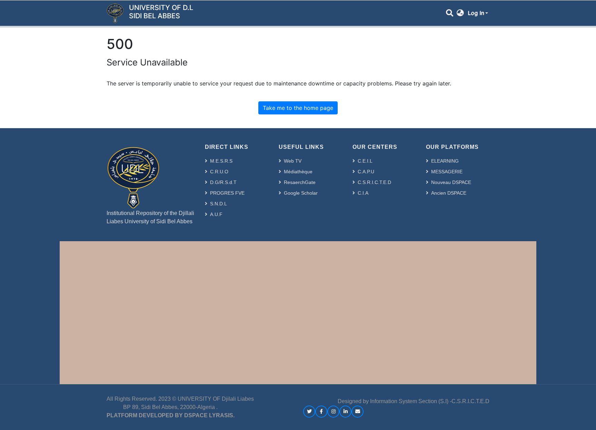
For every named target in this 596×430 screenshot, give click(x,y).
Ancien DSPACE (448, 193)
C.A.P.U (366, 171)
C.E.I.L (365, 161)
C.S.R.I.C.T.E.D (374, 182)
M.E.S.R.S (221, 161)
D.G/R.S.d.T (223, 182)
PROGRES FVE (227, 193)
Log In (476, 13)
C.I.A (363, 193)
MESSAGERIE (447, 171)
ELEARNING (445, 161)
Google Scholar (301, 193)
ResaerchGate (300, 182)
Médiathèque (298, 171)
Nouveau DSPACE (451, 182)
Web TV (292, 161)
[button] (460, 13)
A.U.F (216, 214)
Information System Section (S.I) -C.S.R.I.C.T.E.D (429, 401)
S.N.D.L (218, 203)
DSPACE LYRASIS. (209, 415)
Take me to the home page (298, 107)
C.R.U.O (219, 171)
